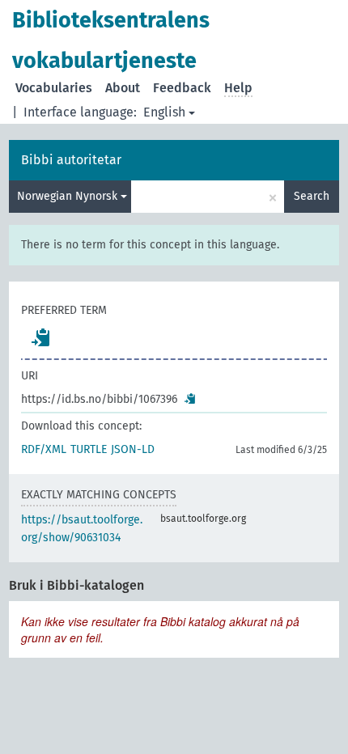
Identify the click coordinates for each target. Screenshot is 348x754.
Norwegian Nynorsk (69, 196)
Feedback (182, 87)
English (164, 112)
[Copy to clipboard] (41, 337)
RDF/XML (43, 449)
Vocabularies (53, 87)
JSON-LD (133, 449)
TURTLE (88, 449)
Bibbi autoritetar (71, 159)
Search (311, 196)
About (122, 87)
